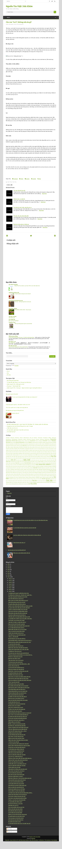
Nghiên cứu (34, 470)
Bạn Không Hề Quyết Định (13, 380)
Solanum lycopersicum (10, 477)
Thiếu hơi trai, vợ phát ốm (19, 199)
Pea (46, 472)
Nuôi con (20, 472)
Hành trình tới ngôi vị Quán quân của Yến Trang (18, 687)
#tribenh (30, 442)
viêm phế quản (52, 482)
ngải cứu (26, 470)
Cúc (36, 454)
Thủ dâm (24, 480)
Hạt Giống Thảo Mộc (27, 461)
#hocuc (23, 440)
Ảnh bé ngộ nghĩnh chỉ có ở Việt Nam (16, 789)
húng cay (12, 464)
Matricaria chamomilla (45, 467)
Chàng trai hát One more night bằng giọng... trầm (19, 663)
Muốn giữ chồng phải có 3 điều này (21, 224)
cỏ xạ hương (25, 454)
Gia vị (8, 371)
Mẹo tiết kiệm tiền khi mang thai (15, 810)
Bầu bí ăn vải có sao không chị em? (16, 698)
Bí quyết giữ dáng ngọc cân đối (15, 673)
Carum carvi (37, 450)
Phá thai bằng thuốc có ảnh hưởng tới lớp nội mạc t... (20, 640)
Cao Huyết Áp (12, 319)
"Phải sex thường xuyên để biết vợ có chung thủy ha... (20, 654)
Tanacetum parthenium (27, 478)
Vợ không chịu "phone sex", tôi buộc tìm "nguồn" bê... (20, 595)
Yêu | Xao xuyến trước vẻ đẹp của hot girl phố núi (17, 407)
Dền (16, 456)
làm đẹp (22, 466)
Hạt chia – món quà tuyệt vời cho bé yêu (23, 301)
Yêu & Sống (33, 483)
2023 (8, 567)
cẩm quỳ (40, 450)
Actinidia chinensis (45, 442)
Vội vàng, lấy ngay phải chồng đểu (21, 215)
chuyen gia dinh (33, 453)
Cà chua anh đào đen (50, 448)
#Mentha (40, 440)
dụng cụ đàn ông (25, 456)
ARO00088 (47, 443)
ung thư (41, 482)
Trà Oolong (15, 482)
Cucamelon (51, 454)
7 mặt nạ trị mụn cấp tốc (13, 741)
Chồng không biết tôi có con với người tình (17, 691)
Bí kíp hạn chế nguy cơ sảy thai (15, 803)
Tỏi (55, 480)
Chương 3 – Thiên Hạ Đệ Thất (13, 386)
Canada (23, 450)
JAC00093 (20, 464)
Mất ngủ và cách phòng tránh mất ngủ (21, 552)
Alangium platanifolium (10, 443)
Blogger (33, 838)
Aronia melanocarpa (52, 443)
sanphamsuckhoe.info (14, 292)
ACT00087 (40, 442)
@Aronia (21, 437)
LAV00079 (29, 466)
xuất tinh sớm (20, 483)
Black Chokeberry (15, 448)
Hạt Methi (39, 461)
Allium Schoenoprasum (24, 443)
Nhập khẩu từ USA (9, 472)
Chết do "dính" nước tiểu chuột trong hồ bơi (18, 760)
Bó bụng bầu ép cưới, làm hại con (15, 645)
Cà (44, 448)
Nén (20, 470)
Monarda (54, 469)
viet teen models (12, 316)
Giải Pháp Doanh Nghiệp (23, 840)
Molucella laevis (50, 469)
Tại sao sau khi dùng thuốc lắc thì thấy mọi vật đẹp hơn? (24, 397)
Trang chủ (9, 493)
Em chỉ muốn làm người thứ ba (15, 772)
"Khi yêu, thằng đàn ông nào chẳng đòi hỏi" (17, 729)
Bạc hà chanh (32, 445)
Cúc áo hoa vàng (41, 454)
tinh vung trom (39, 480)
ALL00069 (16, 443)
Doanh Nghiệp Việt (14, 840)
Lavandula (33, 466)
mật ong (9, 469)
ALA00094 (54, 442)
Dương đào (49, 456)
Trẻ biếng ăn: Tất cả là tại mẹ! (15, 651)
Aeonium (50, 442)
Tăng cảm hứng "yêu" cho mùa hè (15, 660)
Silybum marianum (53, 475)
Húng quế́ (16, 464)
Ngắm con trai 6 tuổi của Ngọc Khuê (16, 738)
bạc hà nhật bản (38, 445)
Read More (44, 193)
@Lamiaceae (45, 437)
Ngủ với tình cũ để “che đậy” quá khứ (16, 624)
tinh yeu (44, 480)
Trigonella (38, 482)
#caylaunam (42, 439)
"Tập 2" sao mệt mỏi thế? (14, 682)
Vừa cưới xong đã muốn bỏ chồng (15, 781)
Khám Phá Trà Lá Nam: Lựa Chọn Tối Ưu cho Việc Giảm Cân (27, 285)
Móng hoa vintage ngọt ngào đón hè (16, 669)
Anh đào (43, 443)
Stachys (40, 477)
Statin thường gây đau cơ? (19, 542)
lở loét (26, 467)
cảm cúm (20, 450)
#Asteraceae (20, 439)
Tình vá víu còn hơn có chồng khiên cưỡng (17, 611)
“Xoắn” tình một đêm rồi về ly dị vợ (16, 633)
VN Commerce (48, 840)
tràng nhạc (24, 482)
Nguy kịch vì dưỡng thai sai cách (15, 707)
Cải (9, 450)
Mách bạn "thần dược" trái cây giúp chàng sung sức (19, 778)
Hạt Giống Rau (13, 461)
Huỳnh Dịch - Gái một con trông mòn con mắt (18, 671)
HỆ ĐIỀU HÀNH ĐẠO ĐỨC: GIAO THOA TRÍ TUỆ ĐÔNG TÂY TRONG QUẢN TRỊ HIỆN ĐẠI (27, 424)
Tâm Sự (32, 478)
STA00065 (37, 477)
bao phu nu (54, 445)
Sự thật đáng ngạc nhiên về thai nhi (16, 749)
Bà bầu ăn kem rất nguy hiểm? (15, 732)
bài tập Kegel (43, 445)
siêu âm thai (44, 475)
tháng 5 (10, 591)
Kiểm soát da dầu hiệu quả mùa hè (16, 694)
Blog (19, 448)
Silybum (48, 475)
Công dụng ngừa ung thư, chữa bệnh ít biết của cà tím (18, 404)
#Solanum (49, 440)
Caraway (30, 450)
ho (43, 461)
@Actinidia (8, 437)
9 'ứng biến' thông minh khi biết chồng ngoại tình (18, 625)
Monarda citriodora (9, 470)
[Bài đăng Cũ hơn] (55, 236)
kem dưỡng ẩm (33, 464)
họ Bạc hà (46, 461)
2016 (8, 573)
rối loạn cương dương (21, 475)
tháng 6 (10, 589)
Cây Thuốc (28, 451)
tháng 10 (10, 582)
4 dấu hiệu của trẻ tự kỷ (12, 428)
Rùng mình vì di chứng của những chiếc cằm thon (19, 676)
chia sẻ (8, 453)
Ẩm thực (9, 374)
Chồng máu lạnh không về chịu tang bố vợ (17, 794)
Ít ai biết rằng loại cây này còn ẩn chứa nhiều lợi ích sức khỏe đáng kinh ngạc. (30, 520)
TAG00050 (11, 478)
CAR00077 (27, 450)
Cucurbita (54, 454)
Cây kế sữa (16, 451)
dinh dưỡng (20, 456)
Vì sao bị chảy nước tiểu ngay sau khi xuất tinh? (19, 607)
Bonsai (43, 448)
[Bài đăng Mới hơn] (7, 236)
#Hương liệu (27, 440)
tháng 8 (10, 586)
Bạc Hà (24, 445)
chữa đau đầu (9, 454)
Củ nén (34, 454)
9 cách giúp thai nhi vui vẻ (14, 702)
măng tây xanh (52, 467)
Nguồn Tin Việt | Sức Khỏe (19, 6)
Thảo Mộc (52, 478)
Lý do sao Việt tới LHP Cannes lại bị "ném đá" (18, 743)
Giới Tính (10, 182)
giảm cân (13, 459)
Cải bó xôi (12, 450)
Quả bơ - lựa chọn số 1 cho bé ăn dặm (16, 800)
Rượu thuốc (33, 475)
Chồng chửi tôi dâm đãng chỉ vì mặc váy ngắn (18, 649)
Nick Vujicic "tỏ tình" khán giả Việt (15, 736)
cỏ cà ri (21, 454)
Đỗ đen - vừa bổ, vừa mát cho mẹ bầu (16, 723)
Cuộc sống (14, 456)
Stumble (34, 178)
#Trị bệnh (26, 442)
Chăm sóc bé (50, 451)
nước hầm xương (25, 472)
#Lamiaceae (32, 440)
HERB (42, 461)
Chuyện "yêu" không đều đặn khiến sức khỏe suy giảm (20, 605)
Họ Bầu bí (54, 461)
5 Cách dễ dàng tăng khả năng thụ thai (16, 734)
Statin (50, 477)
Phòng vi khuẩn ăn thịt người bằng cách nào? (18, 727)
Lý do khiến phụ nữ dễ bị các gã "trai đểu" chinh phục (20, 618)
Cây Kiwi (19, 451)
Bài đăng (10, 828)
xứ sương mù (25, 483)
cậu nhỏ (44, 450)
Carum (34, 450)
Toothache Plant (9, 482)
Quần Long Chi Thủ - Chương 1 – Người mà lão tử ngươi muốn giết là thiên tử (24, 387)
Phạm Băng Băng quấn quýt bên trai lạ (16, 689)
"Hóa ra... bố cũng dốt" (13, 636)
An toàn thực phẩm (37, 443)
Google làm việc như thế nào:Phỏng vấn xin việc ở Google (20, 426)
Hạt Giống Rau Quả (19, 461)
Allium (19, 443)
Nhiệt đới (14, 472)
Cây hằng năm (11, 451)
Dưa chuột (30, 456)
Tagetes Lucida (15, 478)
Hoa (8, 373)
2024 (8, 566)
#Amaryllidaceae (14, 439)
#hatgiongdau (47, 439)
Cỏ (19, 454)
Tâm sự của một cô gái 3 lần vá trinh (16, 631)
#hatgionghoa (53, 439)
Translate (16, 365)
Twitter (21, 178)
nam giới (17, 470)
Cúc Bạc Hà (46, 454)
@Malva (49, 437)
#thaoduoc (54, 440)
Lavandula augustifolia (48, 466)
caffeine (7, 450)
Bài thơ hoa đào (49, 445)
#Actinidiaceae (8, 439)
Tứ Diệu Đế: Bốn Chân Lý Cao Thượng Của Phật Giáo (19, 382)
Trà (12, 482)
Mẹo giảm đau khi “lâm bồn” (12, 394)
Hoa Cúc (17, 462)
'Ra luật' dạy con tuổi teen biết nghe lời (16, 747)
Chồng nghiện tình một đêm (14, 767)
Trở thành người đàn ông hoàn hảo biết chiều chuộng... (20, 792)
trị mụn (34, 482)
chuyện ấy (38, 453)
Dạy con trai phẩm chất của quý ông (16, 807)
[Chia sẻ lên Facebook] (11, 185)
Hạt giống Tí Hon (34, 461)
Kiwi (11, 466)
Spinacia (26, 477)
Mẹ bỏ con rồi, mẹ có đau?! (14, 705)
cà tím (55, 448)
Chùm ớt (28, 453)
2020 (8, 569)
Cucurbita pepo (8, 456)
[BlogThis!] (9, 185)
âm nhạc (14, 445)
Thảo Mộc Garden (13, 308)
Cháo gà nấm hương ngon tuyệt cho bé (17, 780)
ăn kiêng (11, 445)
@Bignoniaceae (26, 437)
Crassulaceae (30, 454)
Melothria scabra (14, 469)
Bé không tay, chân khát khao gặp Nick (17, 725)
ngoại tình (38, 470)
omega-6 (30, 472)
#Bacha (24, 439)
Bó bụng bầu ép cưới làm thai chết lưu (16, 638)
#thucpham (8, 442)
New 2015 (23, 470)
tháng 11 (10, 580)
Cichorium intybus (15, 454)
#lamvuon (37, 440)
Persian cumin (53, 472)
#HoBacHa (20, 440)
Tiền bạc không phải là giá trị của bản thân (23, 323)
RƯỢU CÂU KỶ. (15, 413)
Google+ (28, 178)
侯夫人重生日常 (12, 342)
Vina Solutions (54, 840)
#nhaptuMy (45, 440)
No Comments (20, 24)
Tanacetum (21, 478)
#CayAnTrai (29, 439)
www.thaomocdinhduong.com (16, 300)
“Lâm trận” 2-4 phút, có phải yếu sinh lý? (17, 622)
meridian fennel (26, 469)
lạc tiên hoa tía (15, 466)
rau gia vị (11, 475)
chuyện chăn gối (43, 453)
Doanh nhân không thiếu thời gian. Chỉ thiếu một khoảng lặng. (21, 337)
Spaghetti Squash (22, 477)
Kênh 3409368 (39, 464)
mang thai (35, 467)
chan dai (42, 451)
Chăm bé (45, 451)
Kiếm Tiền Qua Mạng (33, 840)
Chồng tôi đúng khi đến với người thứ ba (17, 693)
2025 (8, 564)
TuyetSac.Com (12, 322)
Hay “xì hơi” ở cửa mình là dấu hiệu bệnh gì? (18, 714)
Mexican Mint (31, 469)
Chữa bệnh (48, 453)
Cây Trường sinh (33, 451)
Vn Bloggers (41, 840)
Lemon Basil (18, 467)
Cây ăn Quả (48, 450)
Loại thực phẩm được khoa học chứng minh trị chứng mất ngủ (27, 535)
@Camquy (35, 437)
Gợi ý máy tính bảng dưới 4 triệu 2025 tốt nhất (18, 346)
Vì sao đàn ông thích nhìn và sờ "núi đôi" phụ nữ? (19, 823)
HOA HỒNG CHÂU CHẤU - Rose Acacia (23, 309)
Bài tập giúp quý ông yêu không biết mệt (15, 410)
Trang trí (28, 482)
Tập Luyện (36, 478)
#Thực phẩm (13, 442)
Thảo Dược (48, 478)
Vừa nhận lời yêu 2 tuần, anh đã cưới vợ (22, 207)
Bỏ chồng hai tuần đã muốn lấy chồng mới (17, 716)
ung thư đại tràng (46, 482)
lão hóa (25, 466)
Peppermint (49, 472)
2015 (8, 575)
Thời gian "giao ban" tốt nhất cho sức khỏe (17, 596)
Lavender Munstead (9, 467)
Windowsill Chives (15, 483)
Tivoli (54, 480)
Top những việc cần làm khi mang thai (16, 703)
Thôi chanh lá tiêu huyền (12, 480)
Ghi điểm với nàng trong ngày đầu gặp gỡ (17, 696)
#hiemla (13, 440)
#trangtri (17, 442)
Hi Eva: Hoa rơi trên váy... (14, 665)
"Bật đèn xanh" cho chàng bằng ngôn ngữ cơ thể (19, 616)
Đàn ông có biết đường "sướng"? (15, 776)
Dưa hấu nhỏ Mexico (36, 456)
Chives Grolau (15, 453)
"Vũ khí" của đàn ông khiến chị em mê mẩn (17, 609)
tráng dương (20, 482)
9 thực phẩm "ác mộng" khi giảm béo (16, 790)
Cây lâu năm (24, 451)
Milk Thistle (36, 469)
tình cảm (30, 480)
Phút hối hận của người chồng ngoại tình (17, 785)
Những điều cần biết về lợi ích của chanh (17, 629)
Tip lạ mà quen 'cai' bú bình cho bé (16, 818)
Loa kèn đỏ (23, 467)
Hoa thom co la (12, 341)
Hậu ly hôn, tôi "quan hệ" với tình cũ (16, 770)
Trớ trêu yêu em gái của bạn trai (15, 662)
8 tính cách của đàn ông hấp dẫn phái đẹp (17, 718)
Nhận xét (10, 831)
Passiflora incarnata (41, 472)
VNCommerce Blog (13, 336)
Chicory (11, 453)
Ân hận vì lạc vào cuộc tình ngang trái (16, 709)
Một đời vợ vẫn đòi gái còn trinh (15, 656)
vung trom (10, 483)
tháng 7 (10, 587)
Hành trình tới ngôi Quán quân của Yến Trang (18, 678)
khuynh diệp (8, 466)
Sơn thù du (16, 477)
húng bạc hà (8, 464)
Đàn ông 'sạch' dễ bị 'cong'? (14, 658)
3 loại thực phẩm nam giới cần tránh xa (17, 615)
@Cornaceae (40, 437)
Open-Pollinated (35, 472)
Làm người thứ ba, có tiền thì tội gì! (16, 750)
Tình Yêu (14, 182)
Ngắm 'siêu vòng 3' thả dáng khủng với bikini (18, 740)
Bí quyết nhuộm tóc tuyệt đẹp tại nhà (16, 816)
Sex (41, 475)
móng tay (14, 470)
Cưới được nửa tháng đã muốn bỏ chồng (17, 798)
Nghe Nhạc (30, 470)
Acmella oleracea (35, 442)
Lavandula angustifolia (39, 466)
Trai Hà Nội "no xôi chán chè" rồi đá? (16, 620)
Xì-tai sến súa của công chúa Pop (15, 819)
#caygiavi (37, 439)
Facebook (15, 178)
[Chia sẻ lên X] (10, 185)
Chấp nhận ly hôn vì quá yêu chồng (16, 683)
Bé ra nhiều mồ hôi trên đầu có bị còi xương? (18, 685)
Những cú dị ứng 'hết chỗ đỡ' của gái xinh (17, 814)
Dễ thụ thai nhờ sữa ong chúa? (15, 711)
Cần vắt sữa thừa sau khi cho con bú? (16, 602)
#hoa (17, 440)
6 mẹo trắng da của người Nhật (15, 812)
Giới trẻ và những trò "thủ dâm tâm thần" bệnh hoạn (19, 680)
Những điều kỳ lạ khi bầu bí (14, 722)
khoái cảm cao (53, 464)
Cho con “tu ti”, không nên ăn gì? (19, 22)
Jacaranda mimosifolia (26, 464)
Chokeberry (20, 453)
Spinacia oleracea (32, 477)
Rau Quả (15, 475)
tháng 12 (10, 578)
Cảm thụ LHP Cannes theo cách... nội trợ (17, 731)
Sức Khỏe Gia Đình (13, 284)
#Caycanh (33, 439)
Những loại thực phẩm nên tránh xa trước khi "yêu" (19, 642)
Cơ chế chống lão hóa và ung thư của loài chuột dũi (24, 527)
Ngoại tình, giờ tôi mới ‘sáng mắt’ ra (16, 720)
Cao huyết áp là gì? (11, 431)
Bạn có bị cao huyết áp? (14, 320)
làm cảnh (19, 466)
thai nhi (43, 478)
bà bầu (21, 445)
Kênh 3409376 (47, 464)
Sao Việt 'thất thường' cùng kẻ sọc (16, 598)
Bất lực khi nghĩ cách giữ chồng (15, 809)
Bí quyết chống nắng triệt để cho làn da (17, 604)
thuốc (27, 480)
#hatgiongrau (8, 440)
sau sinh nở (38, 475)
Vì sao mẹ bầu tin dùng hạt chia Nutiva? (23, 293)
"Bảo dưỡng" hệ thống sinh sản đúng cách (17, 769)
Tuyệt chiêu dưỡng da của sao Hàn (16, 783)
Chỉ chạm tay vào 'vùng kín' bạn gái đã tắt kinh (18, 653)
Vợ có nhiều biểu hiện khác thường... (16, 627)
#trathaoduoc (22, 442)
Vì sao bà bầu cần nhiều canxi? (15, 801)
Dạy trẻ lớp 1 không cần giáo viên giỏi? (16, 796)
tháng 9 (10, 584)
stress (52, 477)
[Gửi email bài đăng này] (7, 185)
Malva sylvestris (30, 467)
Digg (40, 178)
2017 (8, 571)
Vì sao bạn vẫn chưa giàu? (14, 644)
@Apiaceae (17, 437)
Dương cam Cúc (43, 456)
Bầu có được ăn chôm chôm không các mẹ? (18, 600)
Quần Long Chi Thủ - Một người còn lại (15, 384)
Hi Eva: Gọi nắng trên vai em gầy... (16, 761)
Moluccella (45, 469)
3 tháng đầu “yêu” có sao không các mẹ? (17, 763)
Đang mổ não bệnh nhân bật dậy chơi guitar (18, 700)
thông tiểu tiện (20, 480)
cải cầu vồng (16, 450)
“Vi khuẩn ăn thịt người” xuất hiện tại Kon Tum (18, 593)
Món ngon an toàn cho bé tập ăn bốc (16, 774)
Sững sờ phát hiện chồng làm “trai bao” (17, 754)
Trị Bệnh (31, 482)
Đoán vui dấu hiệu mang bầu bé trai (16, 787)
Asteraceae (8, 445)
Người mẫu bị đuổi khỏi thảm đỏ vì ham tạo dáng (19, 745)
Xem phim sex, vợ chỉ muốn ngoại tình (16, 634)
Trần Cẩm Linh (12, 317)
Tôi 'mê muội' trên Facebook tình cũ (16, 667)
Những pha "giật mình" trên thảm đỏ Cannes (18, 647)
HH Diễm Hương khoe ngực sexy (15, 674)
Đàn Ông (53, 456)
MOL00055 (41, 469)
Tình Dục (34, 480)
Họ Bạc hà (50, 461)
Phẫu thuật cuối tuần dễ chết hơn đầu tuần (17, 613)
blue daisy (31, 448)
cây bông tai (52, 450)
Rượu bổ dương (28, 475)
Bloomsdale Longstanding (24, 448)
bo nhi (35, 448)
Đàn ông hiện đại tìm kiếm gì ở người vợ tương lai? (19, 712)
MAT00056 (39, 467)
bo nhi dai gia (38, 448)
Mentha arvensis (20, 469)
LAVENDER (54, 466)
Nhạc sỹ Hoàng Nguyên (45, 470)
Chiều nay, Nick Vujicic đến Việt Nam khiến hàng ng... (20, 758)
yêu (29, 483)
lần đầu (14, 467)
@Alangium (12, 437)
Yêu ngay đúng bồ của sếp (19, 190)
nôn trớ (17, 472)
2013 (8, 576)
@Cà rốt (31, 437)
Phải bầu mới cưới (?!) (13, 805)
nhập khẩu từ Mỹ (52, 470)
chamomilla (39, 451)
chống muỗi (25, 453)
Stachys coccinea (46, 477)
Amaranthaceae (31, 443)
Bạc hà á (27, 445)
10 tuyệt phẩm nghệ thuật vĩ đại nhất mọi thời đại (18, 429)
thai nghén (40, 478)
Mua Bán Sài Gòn (13, 345)
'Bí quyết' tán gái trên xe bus (14, 821)
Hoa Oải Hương (27, 462)
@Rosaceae (54, 437)
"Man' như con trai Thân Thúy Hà (15, 752)
